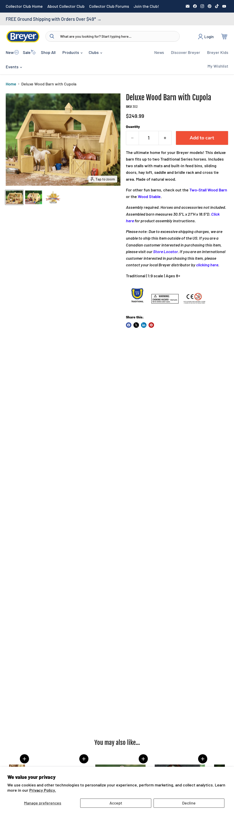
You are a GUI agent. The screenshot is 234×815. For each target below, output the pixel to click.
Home (11, 84)
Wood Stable (149, 196)
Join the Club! (146, 6)
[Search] (52, 36)
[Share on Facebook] (128, 325)
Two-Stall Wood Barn (208, 189)
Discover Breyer (185, 52)
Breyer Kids (217, 52)
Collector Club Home (24, 6)
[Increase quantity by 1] (165, 138)
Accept (115, 802)
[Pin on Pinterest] (151, 325)
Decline (189, 802)
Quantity (133, 126)
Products (71, 52)
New (10, 52)
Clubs (94, 52)
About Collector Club (66, 6)
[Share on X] (136, 325)
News (159, 52)
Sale (27, 52)
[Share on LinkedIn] (143, 325)
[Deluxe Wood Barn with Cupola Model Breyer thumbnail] (14, 197)
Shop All (48, 52)
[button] (176, 758)
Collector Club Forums (109, 6)
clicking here (207, 264)
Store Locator (165, 251)
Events (12, 66)
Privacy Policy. (42, 790)
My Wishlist (217, 66)
